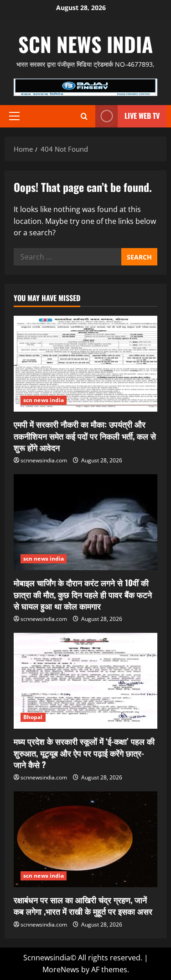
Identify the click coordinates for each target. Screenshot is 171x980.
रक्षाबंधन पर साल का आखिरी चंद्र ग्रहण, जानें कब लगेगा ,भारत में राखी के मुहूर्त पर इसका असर (83, 905)
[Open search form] (84, 116)
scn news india (85, 44)
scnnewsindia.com (44, 460)
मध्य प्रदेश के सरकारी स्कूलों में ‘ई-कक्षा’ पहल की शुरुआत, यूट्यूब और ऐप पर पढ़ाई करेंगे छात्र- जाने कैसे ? (84, 752)
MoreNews (60, 969)
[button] (14, 116)
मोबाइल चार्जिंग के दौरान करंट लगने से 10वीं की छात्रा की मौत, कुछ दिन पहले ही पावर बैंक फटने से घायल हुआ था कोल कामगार (83, 594)
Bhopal (33, 717)
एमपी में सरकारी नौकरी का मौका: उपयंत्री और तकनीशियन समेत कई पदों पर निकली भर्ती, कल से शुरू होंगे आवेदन (85, 435)
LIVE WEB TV (142, 115)
